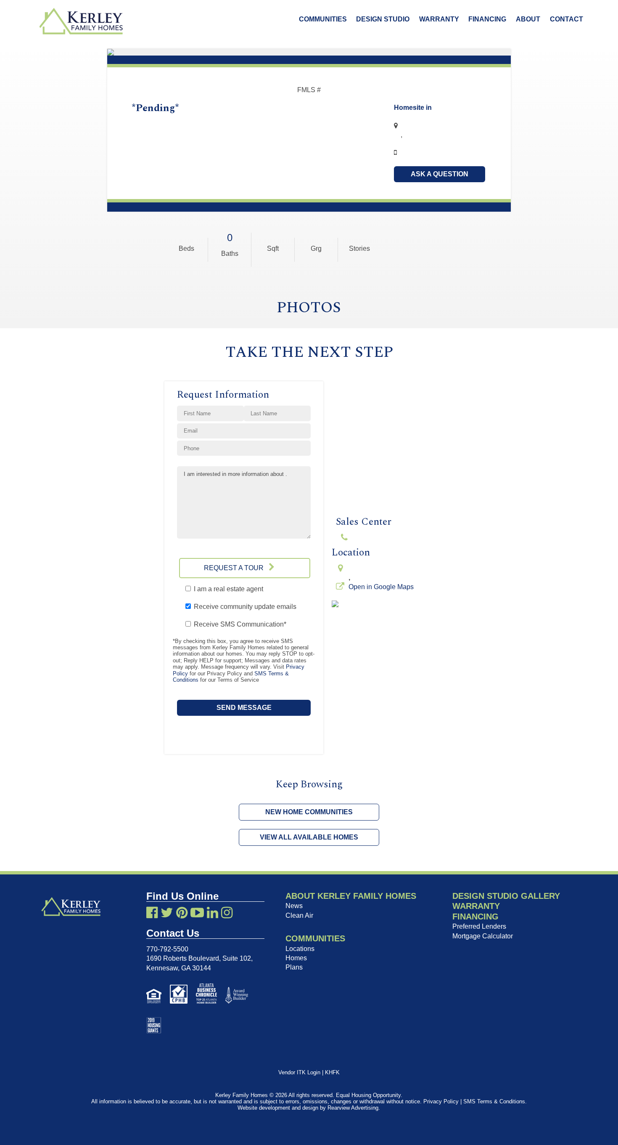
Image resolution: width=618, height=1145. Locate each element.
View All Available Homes (309, 837)
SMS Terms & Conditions (494, 1101)
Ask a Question (439, 174)
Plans (294, 967)
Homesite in (413, 107)
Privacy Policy (441, 1101)
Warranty (439, 19)
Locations (299, 948)
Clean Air (299, 915)
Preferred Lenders (479, 926)
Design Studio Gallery (506, 896)
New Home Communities (309, 812)
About (528, 19)
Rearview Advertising (352, 1108)
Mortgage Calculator (482, 936)
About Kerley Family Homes (350, 896)
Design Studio (382, 19)
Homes (296, 958)
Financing (487, 19)
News (294, 905)
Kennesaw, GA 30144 (178, 968)
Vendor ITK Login (299, 1072)
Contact (566, 19)
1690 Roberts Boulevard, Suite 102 (198, 958)
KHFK (332, 1072)
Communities (323, 19)
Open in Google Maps (381, 586)
